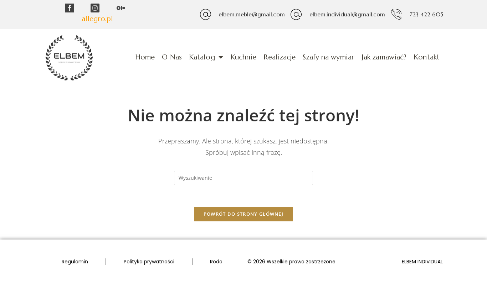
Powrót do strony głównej (243, 214)
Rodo (216, 261)
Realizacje (279, 57)
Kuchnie (243, 57)
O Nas (172, 57)
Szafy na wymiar (328, 57)
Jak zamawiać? (384, 57)
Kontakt (427, 57)
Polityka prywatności (149, 261)
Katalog (202, 57)
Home (145, 57)
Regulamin (75, 261)
